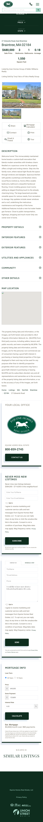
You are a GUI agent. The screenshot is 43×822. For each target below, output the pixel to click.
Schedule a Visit (29, 563)
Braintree (33, 390)
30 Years (10, 678)
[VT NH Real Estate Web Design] (21, 812)
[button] (38, 10)
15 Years (19, 678)
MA (18, 390)
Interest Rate (9, 702)
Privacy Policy (34, 650)
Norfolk (25, 390)
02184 (6, 393)
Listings (12, 390)
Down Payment (10, 694)
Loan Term (8, 673)
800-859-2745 (14, 449)
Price (20, 22)
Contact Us (16, 457)
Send (17, 642)
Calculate (17, 716)
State (20, 31)
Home (4, 390)
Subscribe (17, 541)
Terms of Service (11, 652)
